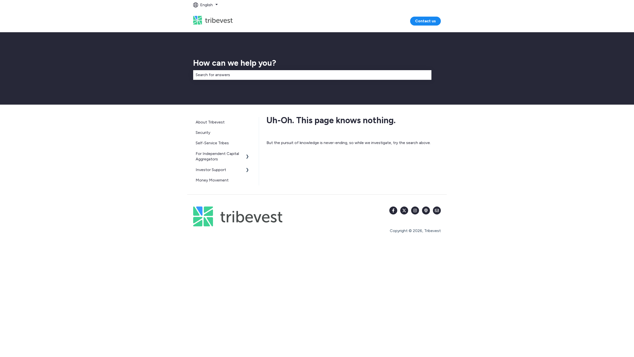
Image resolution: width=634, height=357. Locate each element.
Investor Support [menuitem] (211, 169)
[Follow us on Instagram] (415, 210)
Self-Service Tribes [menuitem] (212, 143)
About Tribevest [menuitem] (210, 122)
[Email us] (437, 210)
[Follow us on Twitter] (404, 210)
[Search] (436, 75)
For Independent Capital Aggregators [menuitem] (217, 156)
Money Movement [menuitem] (212, 180)
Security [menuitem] (203, 132)
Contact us (425, 21)
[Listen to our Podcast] (426, 210)
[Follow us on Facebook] (393, 210)
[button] (247, 154)
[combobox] (312, 75)
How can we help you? (234, 63)
